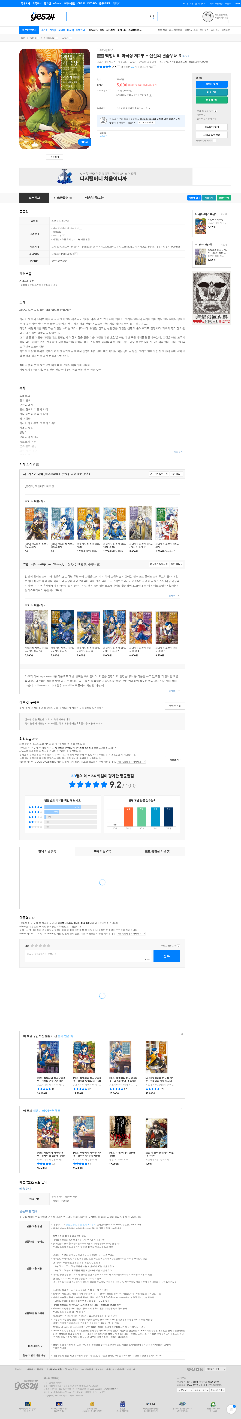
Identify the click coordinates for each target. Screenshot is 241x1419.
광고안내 (99, 1369)
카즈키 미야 (102, 62)
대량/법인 (226, 30)
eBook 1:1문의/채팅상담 (210, 1385)
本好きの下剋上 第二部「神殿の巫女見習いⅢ (186, 62)
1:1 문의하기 (185, 1390)
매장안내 (80, 30)
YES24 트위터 (197, 1369)
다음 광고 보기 (229, 21)
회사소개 (18, 1369)
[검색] (152, 16)
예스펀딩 (110, 30)
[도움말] (109, 90)
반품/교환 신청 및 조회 (76, 1224)
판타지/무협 (35, 285)
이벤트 (61, 30)
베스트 (44, 30)
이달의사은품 (191, 30)
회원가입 (193, 3)
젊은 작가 (162, 30)
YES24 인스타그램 (201, 1369)
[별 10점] (48, 945)
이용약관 (40, 1369)
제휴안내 (110, 1369)
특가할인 (204, 30)
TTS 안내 (63, 235)
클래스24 (121, 30)
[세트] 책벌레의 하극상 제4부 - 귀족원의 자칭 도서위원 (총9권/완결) (159, 1081)
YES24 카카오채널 (189, 1369)
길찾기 (65, 38)
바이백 (70, 30)
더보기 (223, 214)
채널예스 (93, 30)
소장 (55, 285)
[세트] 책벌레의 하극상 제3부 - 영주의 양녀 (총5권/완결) (123, 1081)
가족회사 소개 (215, 1369)
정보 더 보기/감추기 (118, 66)
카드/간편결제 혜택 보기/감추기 (149, 108)
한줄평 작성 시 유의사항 (178, 945)
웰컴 (23, 38)
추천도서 (215, 30)
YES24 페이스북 (193, 1369)
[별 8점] (44, 945)
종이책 (102, 134)
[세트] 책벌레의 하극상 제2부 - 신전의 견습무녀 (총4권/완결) (51, 1081)
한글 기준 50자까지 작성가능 (42, 954)
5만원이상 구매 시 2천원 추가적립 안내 (150, 95)
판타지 (47, 285)
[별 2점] (32, 945)
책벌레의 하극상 (215, 219)
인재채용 (29, 1369)
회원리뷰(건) (129, 67)
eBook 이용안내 (215, 111)
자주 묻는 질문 (201, 1390)
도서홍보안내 (87, 1369)
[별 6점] (40, 945)
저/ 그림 (112, 62)
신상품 (53, 30)
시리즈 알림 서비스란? (214, 140)
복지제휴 (121, 1369)
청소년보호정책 (71, 1369)
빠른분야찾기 (29, 30)
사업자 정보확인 (110, 1389)
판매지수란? (154, 66)
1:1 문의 (92, 1224)
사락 (102, 30)
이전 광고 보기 (226, 21)
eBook (32, 38)
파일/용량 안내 (75, 253)
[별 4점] (36, 945)
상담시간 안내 (217, 1390)
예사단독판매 (175, 30)
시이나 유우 (116, 62)
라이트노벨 (49, 38)
